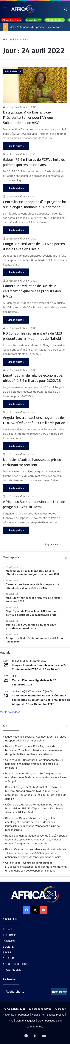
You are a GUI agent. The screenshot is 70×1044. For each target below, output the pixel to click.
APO (5, 726)
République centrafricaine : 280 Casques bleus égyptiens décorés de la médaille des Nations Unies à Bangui (36, 777)
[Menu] (5, 10)
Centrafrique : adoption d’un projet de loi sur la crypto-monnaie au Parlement (34, 204)
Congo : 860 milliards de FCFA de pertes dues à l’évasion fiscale (34, 246)
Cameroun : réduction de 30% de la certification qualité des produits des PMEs (32, 291)
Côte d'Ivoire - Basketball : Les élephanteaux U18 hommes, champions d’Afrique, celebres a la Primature (34, 763)
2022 (19, 39)
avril (26, 39)
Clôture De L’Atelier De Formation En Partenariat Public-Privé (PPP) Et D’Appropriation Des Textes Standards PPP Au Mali (34, 808)
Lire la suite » (16, 146)
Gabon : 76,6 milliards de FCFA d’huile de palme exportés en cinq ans (34, 162)
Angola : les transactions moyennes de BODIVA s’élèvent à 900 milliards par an (34, 420)
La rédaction (12, 107)
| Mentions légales (24, 1020)
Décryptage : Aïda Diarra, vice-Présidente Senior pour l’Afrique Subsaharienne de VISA (28, 117)
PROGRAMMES (12, 969)
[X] (35, 910)
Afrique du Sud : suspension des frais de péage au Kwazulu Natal (34, 504)
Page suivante (53, 544)
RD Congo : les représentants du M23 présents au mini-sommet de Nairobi (32, 336)
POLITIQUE (9, 935)
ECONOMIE (9, 940)
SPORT (7, 952)
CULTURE (9, 958)
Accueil (9, 39)
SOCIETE (8, 946)
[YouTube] (43, 910)
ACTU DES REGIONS (15, 964)
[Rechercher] (65, 10)
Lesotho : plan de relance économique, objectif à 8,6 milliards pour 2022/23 (33, 378)
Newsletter (38, 1014)
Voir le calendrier (10, 712)
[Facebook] (26, 910)
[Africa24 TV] (22, 8)
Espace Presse (55, 1014)
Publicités (23, 1014)
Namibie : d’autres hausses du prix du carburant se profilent (32, 462)
